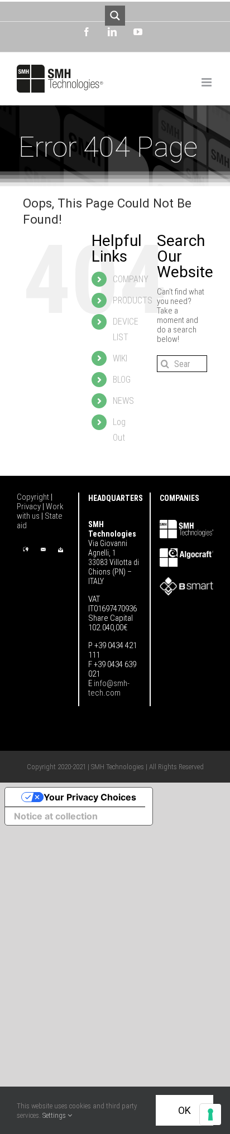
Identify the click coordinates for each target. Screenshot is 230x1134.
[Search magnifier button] (115, 16)
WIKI (120, 358)
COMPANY (130, 279)
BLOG (122, 379)
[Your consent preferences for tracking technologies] (210, 1114)
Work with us (40, 511)
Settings (55, 1115)
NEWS (123, 400)
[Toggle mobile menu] (207, 82)
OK (184, 1110)
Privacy (29, 506)
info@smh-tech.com (109, 688)
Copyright (34, 497)
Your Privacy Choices (90, 797)
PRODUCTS (132, 300)
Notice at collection (56, 816)
